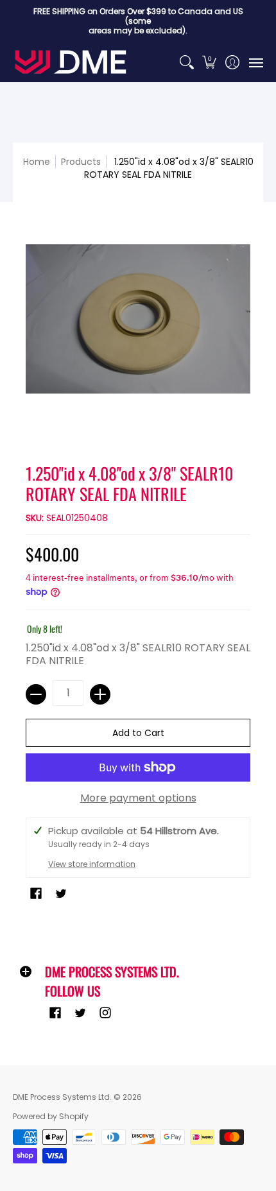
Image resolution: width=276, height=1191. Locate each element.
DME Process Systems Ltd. (62, 1097)
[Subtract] (36, 694)
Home (36, 161)
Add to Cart (138, 732)
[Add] (100, 694)
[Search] (186, 62)
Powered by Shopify (51, 1116)
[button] (209, 62)
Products (81, 161)
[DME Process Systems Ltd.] (70, 62)
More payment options (138, 798)
